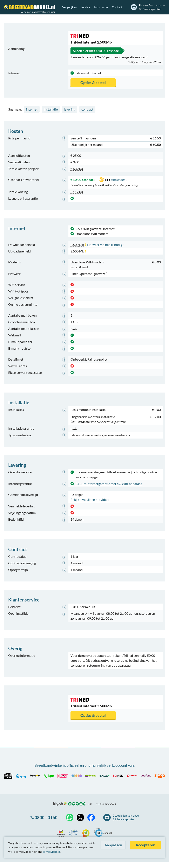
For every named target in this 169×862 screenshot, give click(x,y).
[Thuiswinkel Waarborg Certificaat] (61, 832)
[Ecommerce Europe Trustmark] (73, 832)
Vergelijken (69, 7)
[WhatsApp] (69, 817)
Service (85, 7)
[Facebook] (91, 817)
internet (32, 109)
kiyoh (60, 804)
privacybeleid (51, 851)
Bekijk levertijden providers (89, 499)
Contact (117, 7)
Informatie (101, 7)
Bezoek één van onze (152, 7)
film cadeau (119, 180)
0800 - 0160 (46, 817)
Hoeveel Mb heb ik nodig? (105, 244)
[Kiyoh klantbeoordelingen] (86, 832)
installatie (51, 109)
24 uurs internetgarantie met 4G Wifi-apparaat (108, 484)
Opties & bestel (93, 82)
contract (87, 109)
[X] (80, 817)
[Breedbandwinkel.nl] (29, 7)
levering (69, 109)
